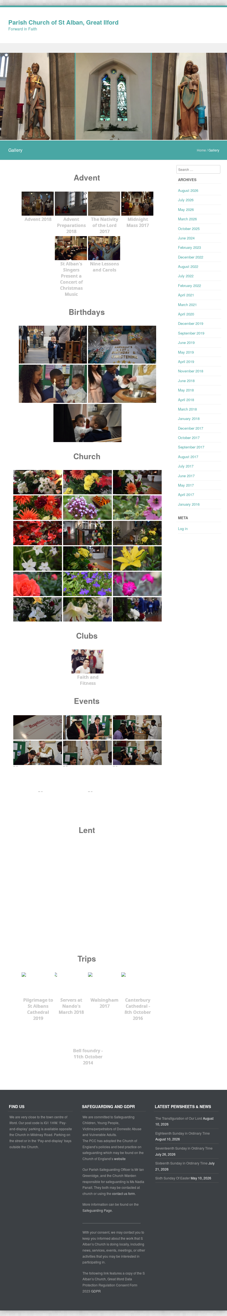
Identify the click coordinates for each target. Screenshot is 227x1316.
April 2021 (186, 294)
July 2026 (186, 199)
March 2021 (187, 304)
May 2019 (186, 352)
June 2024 (186, 238)
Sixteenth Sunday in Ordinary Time (181, 1163)
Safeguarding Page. (98, 1210)
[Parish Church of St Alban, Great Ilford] (113, 136)
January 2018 (189, 418)
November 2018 (190, 371)
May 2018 (186, 390)
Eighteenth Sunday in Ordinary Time (182, 1133)
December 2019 (190, 323)
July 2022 (186, 275)
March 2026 (187, 218)
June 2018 (186, 380)
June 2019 (186, 342)
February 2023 (189, 247)
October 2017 (189, 437)
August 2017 (188, 456)
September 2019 (191, 333)
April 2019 (186, 361)
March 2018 (187, 409)
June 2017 (186, 475)
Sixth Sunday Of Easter (172, 1178)
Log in (183, 528)
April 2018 (186, 399)
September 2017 (191, 447)
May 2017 (186, 485)
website (120, 1158)
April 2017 (186, 494)
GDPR (96, 1291)
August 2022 (188, 266)
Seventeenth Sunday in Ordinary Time (184, 1148)
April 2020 (186, 314)
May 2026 (186, 209)
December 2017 (190, 428)
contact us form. (124, 1193)
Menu (113, 48)
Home (201, 150)
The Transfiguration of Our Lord (178, 1118)
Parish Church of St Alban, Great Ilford (63, 22)
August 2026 (188, 190)
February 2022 (189, 285)
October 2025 (189, 228)
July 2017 (186, 466)
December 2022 (190, 257)
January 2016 (189, 504)
